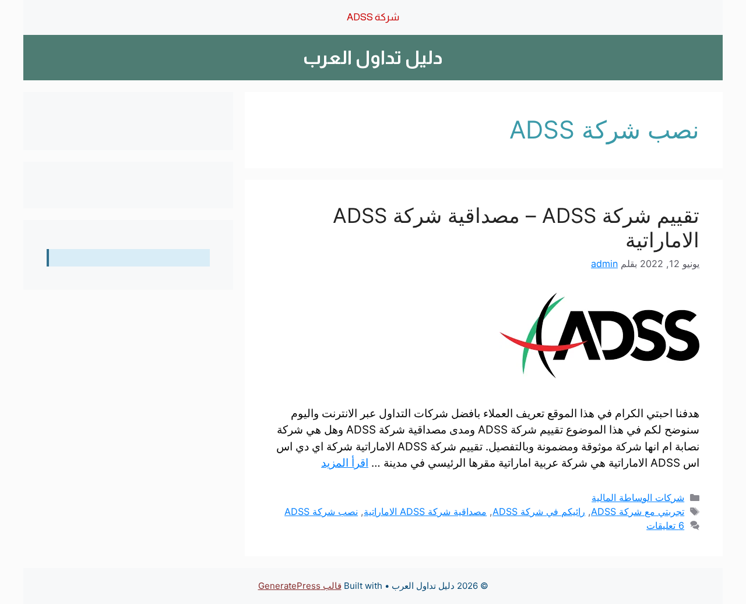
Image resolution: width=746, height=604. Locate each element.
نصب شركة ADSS (321, 511)
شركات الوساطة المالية (638, 497)
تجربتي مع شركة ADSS (637, 511)
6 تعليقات (665, 525)
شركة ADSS (373, 17)
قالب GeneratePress (300, 585)
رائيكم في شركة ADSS (538, 511)
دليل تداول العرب (373, 57)
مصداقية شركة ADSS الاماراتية (425, 511)
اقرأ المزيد (344, 463)
